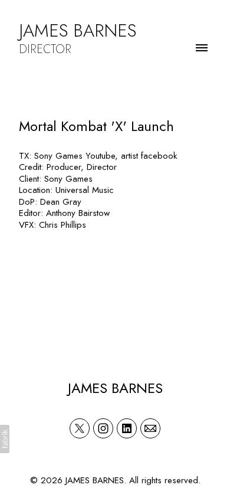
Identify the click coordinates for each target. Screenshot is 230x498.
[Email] (150, 428)
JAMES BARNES (115, 388)
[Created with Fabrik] (4, 439)
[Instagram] (103, 428)
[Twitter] (80, 428)
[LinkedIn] (127, 428)
